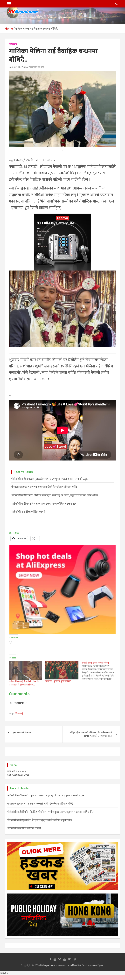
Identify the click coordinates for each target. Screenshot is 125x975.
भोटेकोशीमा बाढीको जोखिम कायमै (28, 511)
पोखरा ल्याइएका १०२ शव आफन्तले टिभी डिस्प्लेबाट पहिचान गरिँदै (44, 487)
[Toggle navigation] (9, 3)
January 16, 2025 (18, 67)
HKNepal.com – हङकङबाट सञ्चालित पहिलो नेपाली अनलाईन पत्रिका (71, 965)
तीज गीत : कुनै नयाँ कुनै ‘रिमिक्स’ (58, 681)
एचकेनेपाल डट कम (36, 67)
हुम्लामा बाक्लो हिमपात (22, 732)
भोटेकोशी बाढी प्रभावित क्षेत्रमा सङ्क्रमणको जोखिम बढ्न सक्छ (43, 503)
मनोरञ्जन (13, 44)
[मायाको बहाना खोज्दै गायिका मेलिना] (100, 671)
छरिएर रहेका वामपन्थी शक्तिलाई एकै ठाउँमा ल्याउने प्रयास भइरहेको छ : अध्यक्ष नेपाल (90, 734)
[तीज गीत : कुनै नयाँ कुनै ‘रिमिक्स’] (62, 670)
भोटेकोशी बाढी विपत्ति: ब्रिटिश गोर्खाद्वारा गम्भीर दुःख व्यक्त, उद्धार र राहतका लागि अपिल (54, 495)
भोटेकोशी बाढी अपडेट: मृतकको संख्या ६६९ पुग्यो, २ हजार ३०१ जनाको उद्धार (49, 479)
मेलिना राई (19, 713)
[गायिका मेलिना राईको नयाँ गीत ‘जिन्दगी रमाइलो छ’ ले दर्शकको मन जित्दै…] (25, 670)
